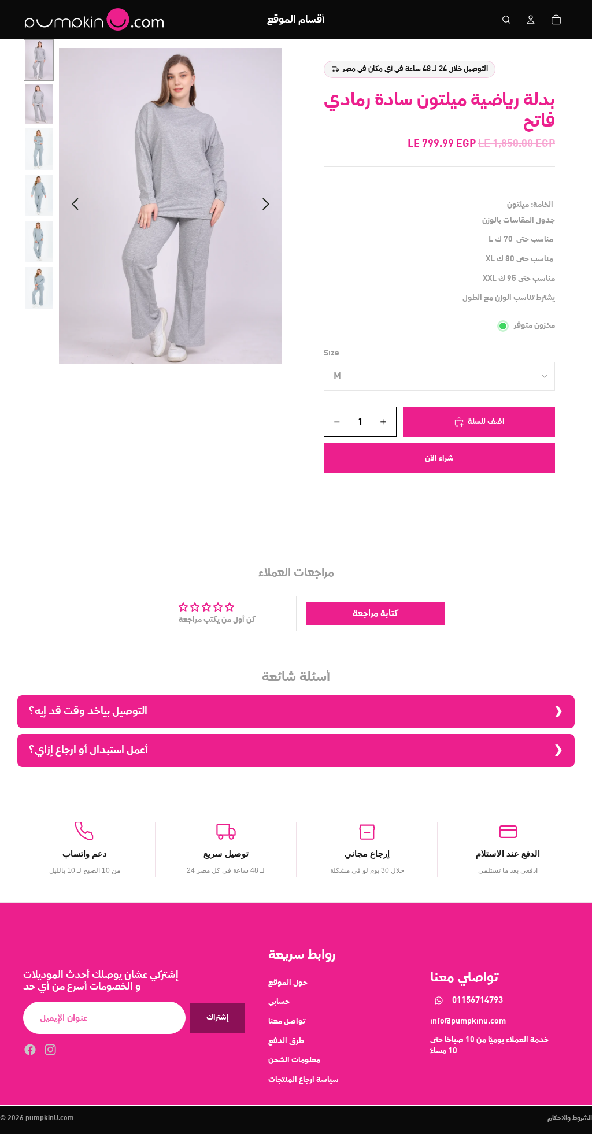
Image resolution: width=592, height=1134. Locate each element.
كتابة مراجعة (375, 613)
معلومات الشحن (294, 1060)
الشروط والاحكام (569, 1118)
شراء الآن (439, 458)
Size (331, 353)
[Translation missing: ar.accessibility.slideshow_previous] (72, 206)
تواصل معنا (286, 1021)
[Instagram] (50, 1050)
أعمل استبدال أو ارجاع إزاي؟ (88, 749)
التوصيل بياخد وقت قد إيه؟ (88, 711)
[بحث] (506, 19)
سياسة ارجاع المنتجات (303, 1079)
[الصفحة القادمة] (269, 206)
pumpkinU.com (49, 1118)
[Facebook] (30, 1050)
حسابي (279, 1002)
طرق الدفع (286, 1040)
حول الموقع (288, 982)
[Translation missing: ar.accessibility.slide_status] (39, 60)
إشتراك (217, 1017)
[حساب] (530, 19)
